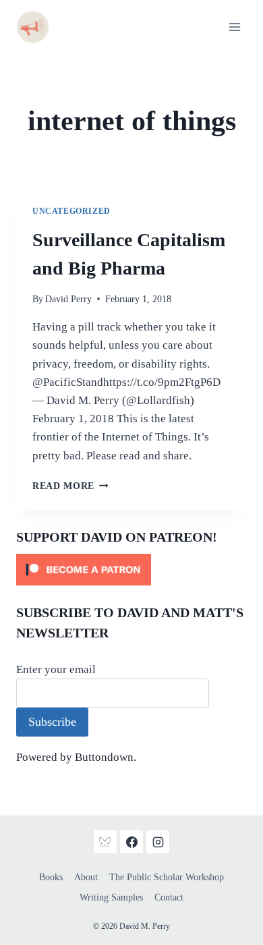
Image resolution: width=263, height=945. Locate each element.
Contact (168, 897)
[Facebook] (131, 841)
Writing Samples (111, 897)
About (86, 877)
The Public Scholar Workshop (166, 877)
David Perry (68, 299)
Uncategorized (71, 211)
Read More (70, 486)
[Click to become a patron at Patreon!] (131, 569)
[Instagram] (157, 841)
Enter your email (56, 669)
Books (51, 877)
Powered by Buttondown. (76, 757)
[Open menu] (234, 26)
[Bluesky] (105, 841)
